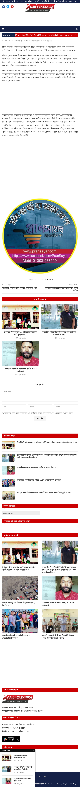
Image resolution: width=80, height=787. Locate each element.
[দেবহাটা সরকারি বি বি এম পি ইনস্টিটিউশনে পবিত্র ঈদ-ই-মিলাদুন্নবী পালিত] (8, 495)
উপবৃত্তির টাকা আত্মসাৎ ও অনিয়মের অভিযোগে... (21, 757)
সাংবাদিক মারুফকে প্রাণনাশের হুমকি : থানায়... (22, 780)
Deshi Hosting (71, 784)
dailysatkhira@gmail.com (19, 731)
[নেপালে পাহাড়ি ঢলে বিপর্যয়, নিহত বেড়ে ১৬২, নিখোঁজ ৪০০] (20, 588)
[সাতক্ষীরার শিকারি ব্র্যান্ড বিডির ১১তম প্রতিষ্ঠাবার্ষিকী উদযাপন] (8, 483)
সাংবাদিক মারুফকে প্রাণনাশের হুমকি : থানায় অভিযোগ (36, 467)
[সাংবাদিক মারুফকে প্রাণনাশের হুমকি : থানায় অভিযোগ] (20, 353)
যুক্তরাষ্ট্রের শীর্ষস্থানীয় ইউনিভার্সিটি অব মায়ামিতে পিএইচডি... (23, 768)
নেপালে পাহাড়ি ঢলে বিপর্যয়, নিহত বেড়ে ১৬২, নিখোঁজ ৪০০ (18, 603)
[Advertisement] (40, 19)
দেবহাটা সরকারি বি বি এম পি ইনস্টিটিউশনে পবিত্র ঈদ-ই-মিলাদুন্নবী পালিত (44, 492)
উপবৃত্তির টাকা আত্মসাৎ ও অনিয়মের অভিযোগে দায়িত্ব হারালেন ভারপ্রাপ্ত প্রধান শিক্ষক (47, 442)
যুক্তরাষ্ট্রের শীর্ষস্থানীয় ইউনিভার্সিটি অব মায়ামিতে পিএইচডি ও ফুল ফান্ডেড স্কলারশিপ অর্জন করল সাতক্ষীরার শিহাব (47, 456)
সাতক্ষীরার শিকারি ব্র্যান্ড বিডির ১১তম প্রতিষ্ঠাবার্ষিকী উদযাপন (39, 480)
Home (4, 41)
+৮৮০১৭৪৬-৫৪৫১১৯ (17, 728)
